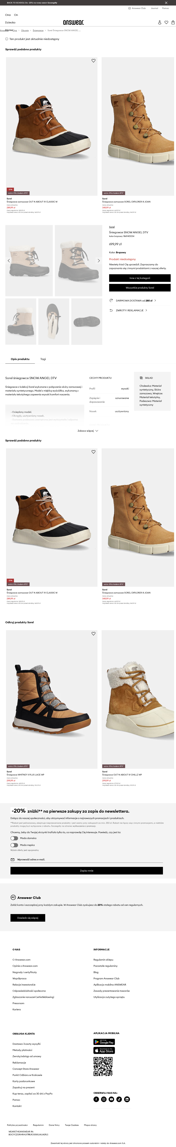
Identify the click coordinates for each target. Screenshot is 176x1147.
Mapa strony (90, 1129)
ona (8, 15)
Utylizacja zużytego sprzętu (76, 997)
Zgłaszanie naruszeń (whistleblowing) (24, 998)
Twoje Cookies (72, 1129)
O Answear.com (21, 959)
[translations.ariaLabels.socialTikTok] (38, 1109)
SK (36, 1138)
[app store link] (23, 1060)
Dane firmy (54, 1129)
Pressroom (18, 1006)
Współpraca (19, 978)
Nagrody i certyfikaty (25, 972)
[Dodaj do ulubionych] (93, 60)
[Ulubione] (166, 22)
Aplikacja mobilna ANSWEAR (77, 984)
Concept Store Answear (123, 984)
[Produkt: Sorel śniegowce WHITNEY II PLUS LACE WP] (51, 699)
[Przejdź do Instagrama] (23, 1109)
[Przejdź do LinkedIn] (46, 1109)
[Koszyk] (173, 22)
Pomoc (113, 1018)
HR (21, 1138)
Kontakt (114, 1024)
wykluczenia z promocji (84, 826)
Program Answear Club (74, 978)
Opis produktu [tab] (20, 359)
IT (27, 1138)
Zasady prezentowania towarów (79, 990)
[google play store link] (23, 1052)
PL (29, 1138)
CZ (16, 1138)
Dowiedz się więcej (27, 917)
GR (18, 1138)
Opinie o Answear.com (25, 965)
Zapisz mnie (86, 870)
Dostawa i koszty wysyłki (124, 959)
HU (24, 1138)
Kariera (17, 1012)
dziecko (10, 22)
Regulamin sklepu (71, 959)
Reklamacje (116, 978)
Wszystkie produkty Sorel (140, 287)
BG (10, 1138)
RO (32, 1138)
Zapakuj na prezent (121, 1003)
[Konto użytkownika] (160, 22)
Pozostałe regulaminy (73, 965)
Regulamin (38, 1129)
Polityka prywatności (17, 1129)
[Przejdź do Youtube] (30, 1109)
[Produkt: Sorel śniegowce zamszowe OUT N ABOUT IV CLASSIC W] (51, 126)
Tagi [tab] (43, 359)
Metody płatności (119, 965)
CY (13, 1138)
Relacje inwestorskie (24, 984)
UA (39, 1138)
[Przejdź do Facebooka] (15, 1109)
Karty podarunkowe (121, 997)
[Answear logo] (73, 22)
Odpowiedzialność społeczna (29, 990)
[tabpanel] (88, 399)
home (9, 30)
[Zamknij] (166, 3)
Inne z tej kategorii (140, 278)
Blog (63, 972)
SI (34, 1138)
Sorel (112, 226)
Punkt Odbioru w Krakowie (124, 990)
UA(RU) (44, 1138)
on (16, 15)
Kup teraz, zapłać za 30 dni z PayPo (126, 1011)
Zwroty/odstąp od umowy (124, 972)
